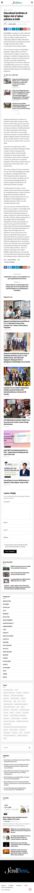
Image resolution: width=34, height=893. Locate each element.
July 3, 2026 (6, 426)
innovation (24, 718)
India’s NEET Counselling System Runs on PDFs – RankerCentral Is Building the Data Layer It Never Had (16, 452)
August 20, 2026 (14, 821)
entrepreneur (14, 709)
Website (6, 537)
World (5, 677)
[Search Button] (29, 747)
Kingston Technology (9, 721)
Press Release (7, 652)
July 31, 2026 (15, 100)
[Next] (18, 114)
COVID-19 (23, 698)
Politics (5, 648)
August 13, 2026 (16, 87)
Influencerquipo (15, 718)
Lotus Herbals (7, 724)
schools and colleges (9, 262)
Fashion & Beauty (8, 623)
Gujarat (11, 712)
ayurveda (19, 692)
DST (18, 707)
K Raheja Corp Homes (22, 721)
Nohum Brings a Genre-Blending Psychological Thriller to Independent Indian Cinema (20, 844)
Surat (5, 738)
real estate (27, 732)
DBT (19, 701)
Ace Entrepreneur (8, 689)
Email (6, 530)
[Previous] (15, 114)
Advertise (11, 885)
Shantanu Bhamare (22, 735)
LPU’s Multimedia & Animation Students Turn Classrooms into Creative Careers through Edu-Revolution (17, 422)
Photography (7, 645)
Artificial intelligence (9, 692)
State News (6, 667)
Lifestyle (6, 639)
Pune (20, 732)
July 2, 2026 (6, 456)
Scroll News (12, 24)
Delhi (23, 701)
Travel (5, 674)
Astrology (6, 607)
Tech (4, 671)
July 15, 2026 (15, 110)
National (6, 642)
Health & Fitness (8, 636)
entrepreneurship (24, 709)
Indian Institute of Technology (18, 715)
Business (5, 613)
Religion (5, 655)
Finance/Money (7, 626)
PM (18, 259)
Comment (7, 501)
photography (7, 732)
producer (14, 732)
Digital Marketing (8, 704)
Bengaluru (6, 695)
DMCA (26, 885)
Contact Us (19, 885)
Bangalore (26, 692)
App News (6, 604)
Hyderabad (25, 712)
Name (6, 522)
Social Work (7, 661)
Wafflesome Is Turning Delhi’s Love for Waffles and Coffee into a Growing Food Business (21, 830)
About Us (3, 885)
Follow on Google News (7, 887)
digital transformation (9, 707)
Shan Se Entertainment (9, 735)
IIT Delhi (6, 715)
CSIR (15, 701)
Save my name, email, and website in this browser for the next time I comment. (16, 545)
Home (5, 10)
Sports (5, 664)
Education (10, 10)
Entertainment (8, 620)
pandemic (22, 729)
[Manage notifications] (30, 889)
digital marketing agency (21, 704)
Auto (4, 610)
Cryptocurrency (8, 701)
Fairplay (6, 712)
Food (4, 629)
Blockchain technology (17, 695)
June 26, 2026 (7, 484)
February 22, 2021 (22, 24)
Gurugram (18, 712)
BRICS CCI (6, 698)
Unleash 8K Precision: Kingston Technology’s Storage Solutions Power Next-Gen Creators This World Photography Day (16, 772)
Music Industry (14, 729)
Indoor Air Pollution (12, 259)
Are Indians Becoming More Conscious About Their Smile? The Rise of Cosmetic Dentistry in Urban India (20, 837)
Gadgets (5, 633)
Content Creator (15, 698)
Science (5, 658)
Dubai (22, 707)
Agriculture (7, 601)
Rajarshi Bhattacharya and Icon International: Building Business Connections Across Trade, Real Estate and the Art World (17, 783)
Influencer (6, 718)
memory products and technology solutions (15, 727)
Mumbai (6, 729)
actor (16, 689)
